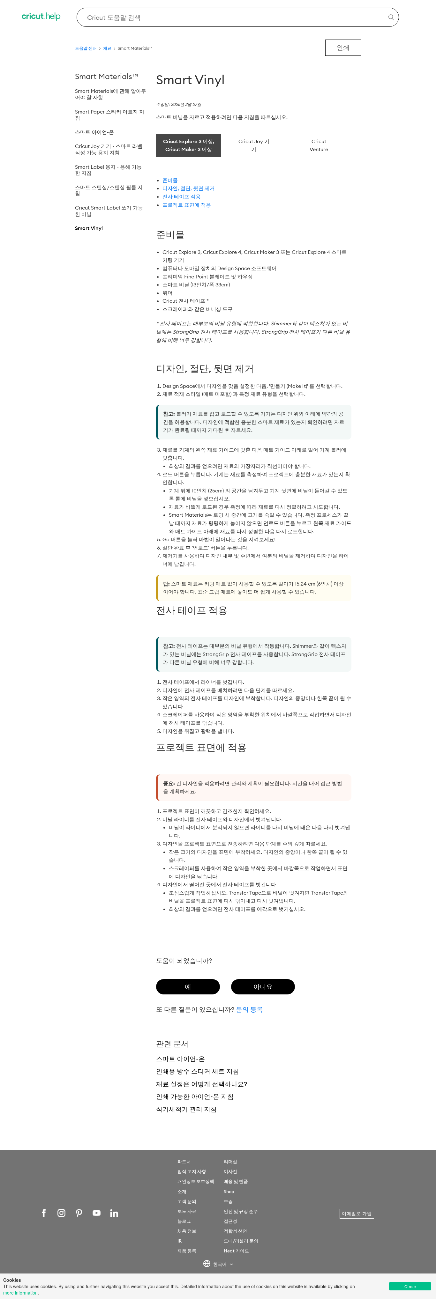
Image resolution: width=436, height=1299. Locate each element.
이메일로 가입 (357, 1213)
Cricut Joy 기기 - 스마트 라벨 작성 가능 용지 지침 (108, 149)
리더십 (230, 1161)
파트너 (184, 1161)
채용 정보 (186, 1231)
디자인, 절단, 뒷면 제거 (188, 188)
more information (20, 1292)
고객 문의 (186, 1201)
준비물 (170, 180)
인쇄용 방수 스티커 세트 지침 (197, 1071)
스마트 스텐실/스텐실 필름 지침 (109, 190)
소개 (181, 1191)
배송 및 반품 (236, 1181)
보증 (228, 1201)
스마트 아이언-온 (94, 132)
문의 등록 (249, 1009)
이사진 (230, 1171)
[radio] (188, 986)
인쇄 (343, 47)
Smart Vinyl (89, 228)
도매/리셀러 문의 (241, 1241)
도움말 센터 (86, 48)
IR (179, 1241)
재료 (107, 48)
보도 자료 (186, 1211)
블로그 (184, 1221)
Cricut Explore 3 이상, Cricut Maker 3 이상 (188, 145)
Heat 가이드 (236, 1251)
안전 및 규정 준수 (241, 1211)
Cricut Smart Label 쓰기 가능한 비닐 (109, 210)
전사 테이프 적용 (181, 196)
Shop (229, 1191)
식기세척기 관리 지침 (186, 1109)
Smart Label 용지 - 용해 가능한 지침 (108, 170)
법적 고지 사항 (191, 1171)
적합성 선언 (235, 1231)
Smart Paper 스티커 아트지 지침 (109, 114)
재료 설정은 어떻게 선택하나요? (201, 1084)
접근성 (230, 1221)
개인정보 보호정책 (195, 1181)
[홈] (41, 17)
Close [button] (410, 1286)
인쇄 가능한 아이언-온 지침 (195, 1096)
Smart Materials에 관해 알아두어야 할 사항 (110, 94)
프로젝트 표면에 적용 (186, 205)
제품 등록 (186, 1251)
